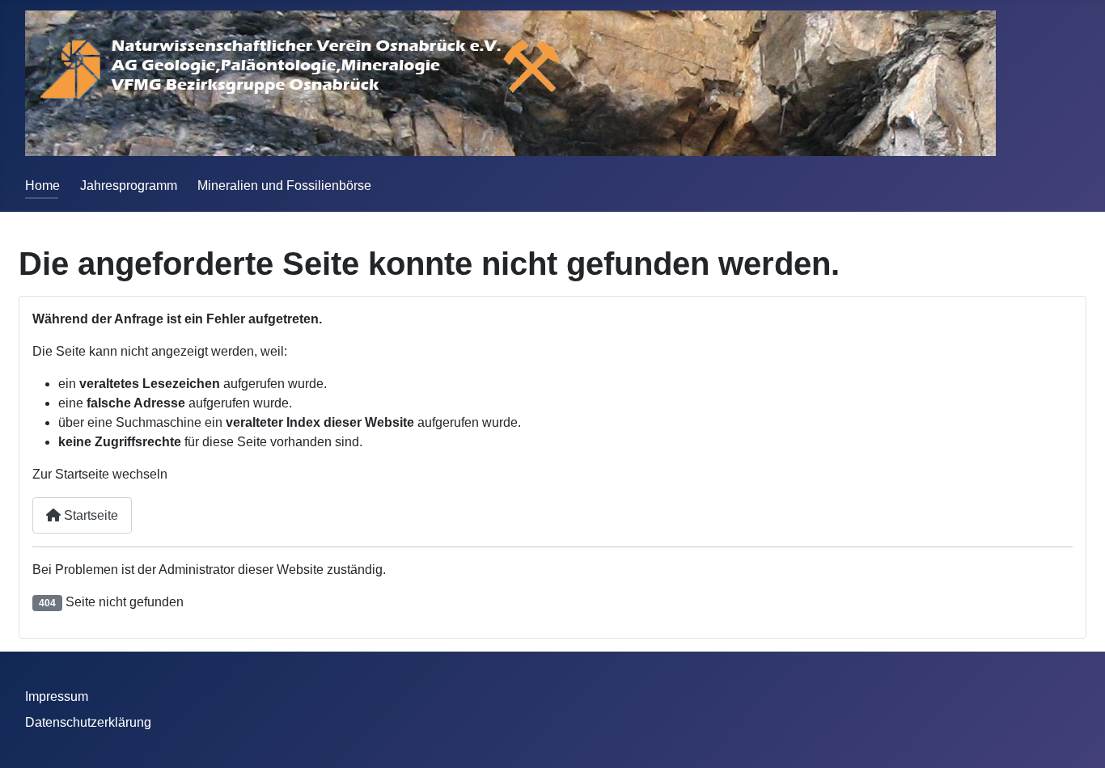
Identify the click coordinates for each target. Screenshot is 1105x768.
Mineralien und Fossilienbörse (284, 185)
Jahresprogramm (128, 185)
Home (42, 185)
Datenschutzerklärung (88, 722)
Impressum (56, 696)
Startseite (89, 515)
